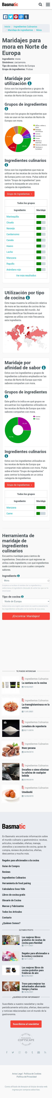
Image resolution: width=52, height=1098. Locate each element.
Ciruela (10, 222)
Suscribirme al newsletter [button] (26, 1024)
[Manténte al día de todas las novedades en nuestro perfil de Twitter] (13, 1052)
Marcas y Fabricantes (13, 906)
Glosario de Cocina (11, 900)
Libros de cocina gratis (13, 894)
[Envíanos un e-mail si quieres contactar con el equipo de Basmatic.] (38, 1052)
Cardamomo (12, 234)
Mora (39, 30)
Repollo (10, 263)
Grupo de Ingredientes (18, 193)
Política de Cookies (32, 1073)
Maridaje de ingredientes (20, 30)
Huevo (9, 246)
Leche (9, 251)
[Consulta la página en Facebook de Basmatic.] (7, 1052)
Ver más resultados (26, 275)
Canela (10, 240)
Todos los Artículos (12, 911)
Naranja (10, 228)
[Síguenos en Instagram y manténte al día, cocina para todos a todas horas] (19, 1052)
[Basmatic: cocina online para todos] (10, 4)
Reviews (6, 872)
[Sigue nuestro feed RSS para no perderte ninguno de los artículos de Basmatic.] (45, 1052)
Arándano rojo (13, 269)
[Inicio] (14, 826)
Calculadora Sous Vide (13, 889)
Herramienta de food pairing (16, 883)
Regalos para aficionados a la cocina (20, 860)
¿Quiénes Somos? (11, 923)
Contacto (7, 917)
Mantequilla (12, 216)
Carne (9, 513)
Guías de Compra (10, 866)
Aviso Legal (17, 1073)
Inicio (7, 26)
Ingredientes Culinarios (25, 26)
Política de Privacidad (27, 1076)
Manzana (11, 257)
